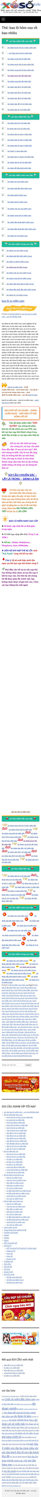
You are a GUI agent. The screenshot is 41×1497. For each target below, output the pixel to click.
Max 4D (10, 1256)
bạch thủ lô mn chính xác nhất (21, 1006)
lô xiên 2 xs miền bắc (14, 1159)
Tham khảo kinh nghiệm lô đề (15, 1230)
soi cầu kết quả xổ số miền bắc (23, 1465)
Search (28, 1065)
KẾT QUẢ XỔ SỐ (10, 1243)
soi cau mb (24, 1444)
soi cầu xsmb (10, 1471)
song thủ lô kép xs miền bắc (17, 1170)
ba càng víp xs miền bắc (16, 1120)
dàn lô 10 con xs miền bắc (16, 1146)
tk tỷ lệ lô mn (29, 1037)
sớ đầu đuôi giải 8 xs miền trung (19, 1191)
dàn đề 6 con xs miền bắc (16, 1136)
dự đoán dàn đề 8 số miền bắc (19, 98)
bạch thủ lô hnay (12, 995)
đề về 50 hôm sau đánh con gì (13, 1485)
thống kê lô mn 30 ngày (15, 1032)
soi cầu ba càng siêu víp (24, 1448)
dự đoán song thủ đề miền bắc (19, 81)
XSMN (6, 1238)
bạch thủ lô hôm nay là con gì (13, 998)
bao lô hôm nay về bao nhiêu (18, 1016)
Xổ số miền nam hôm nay (18, 985)
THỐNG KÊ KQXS (11, 1233)
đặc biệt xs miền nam (15, 1209)
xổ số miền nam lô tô (17, 1050)
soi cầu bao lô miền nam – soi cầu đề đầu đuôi (20, 5)
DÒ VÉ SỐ (8, 1267)
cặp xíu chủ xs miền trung (16, 1180)
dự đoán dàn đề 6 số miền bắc (19, 93)
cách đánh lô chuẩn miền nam (17, 1022)
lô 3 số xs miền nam (14, 1214)
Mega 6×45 (11, 1251)
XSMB (6, 1235)
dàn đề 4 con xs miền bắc (16, 1133)
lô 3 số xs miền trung (14, 1188)
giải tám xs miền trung (15, 1185)
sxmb (8, 1477)
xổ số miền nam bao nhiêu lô (17, 1045)
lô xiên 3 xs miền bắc (14, 1162)
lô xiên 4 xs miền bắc (14, 1164)
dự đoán (20, 1409)
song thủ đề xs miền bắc (16, 1167)
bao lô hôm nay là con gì (14, 1011)
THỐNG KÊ (8, 1261)
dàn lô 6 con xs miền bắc (16, 1154)
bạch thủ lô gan (8, 990)
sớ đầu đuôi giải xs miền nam (18, 1219)
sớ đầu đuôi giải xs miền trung (18, 1193)
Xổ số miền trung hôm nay (14, 1175)
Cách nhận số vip (10, 1227)
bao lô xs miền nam (13, 301)
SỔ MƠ (7, 1269)
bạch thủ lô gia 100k (22, 990)
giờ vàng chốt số (11, 1437)
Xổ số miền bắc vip (11, 1151)
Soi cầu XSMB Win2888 (12, 1474)
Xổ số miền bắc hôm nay (13, 1115)
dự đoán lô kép (22, 1416)
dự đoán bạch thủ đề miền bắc (19, 76)
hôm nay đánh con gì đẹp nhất (12, 1440)
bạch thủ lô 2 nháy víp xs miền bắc (20, 1117)
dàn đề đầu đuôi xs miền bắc (17, 1143)
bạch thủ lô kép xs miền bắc (17, 1125)
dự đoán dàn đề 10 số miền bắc (20, 104)
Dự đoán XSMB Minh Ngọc (21, 1420)
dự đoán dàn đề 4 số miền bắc (19, 87)
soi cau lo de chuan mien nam (15, 1029)
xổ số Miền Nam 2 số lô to (16, 1043)
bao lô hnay (23, 1009)
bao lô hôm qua (18, 1019)
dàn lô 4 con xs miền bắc (16, 1149)
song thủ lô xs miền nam (16, 1222)
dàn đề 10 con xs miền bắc (17, 1141)
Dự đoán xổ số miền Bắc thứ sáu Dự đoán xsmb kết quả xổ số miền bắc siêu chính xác (20, 1430)
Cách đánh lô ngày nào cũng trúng (23, 1404)
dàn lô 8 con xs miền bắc (16, 1157)
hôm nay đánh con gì (28, 1437)
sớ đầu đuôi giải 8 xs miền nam (18, 1217)
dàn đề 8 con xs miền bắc (16, 1138)
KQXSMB (25, 1440)
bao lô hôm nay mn (17, 1014)
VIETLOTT (8, 1246)
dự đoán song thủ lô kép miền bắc (20, 70)
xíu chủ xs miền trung (15, 1199)
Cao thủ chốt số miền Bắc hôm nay (11, 1396)
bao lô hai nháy (12, 1009)
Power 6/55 (11, 1259)
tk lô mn (20, 1037)
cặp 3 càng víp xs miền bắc (17, 1130)
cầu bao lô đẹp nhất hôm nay (24, 1024)
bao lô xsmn (32, 395)
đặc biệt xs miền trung (15, 1183)
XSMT (6, 1240)
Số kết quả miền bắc (14, 1277)
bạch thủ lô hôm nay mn (22, 1001)
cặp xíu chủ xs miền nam (16, 1206)
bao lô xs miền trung (14, 1178)
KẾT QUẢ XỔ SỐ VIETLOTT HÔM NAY (22, 1248)
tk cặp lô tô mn (11, 1037)
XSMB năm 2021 (32, 1480)
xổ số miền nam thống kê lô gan (23, 1053)
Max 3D (10, 1254)
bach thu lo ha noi (16, 993)
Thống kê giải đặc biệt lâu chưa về (20, 1477)
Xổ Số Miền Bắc (13, 1483)
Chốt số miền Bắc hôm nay (20, 1399)
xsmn (4, 1483)
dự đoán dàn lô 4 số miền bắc (19, 110)
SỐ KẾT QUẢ (9, 1275)
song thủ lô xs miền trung (16, 1196)
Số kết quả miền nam (15, 1282)
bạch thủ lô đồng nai (28, 988)
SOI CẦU (7, 1264)
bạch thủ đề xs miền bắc (16, 1123)
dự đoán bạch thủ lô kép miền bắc (21, 64)
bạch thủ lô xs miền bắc (16, 1128)
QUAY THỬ (8, 1272)
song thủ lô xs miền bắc (15, 1172)
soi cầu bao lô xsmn (24, 1027)
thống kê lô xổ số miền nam (19, 1035)
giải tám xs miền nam (15, 1212)
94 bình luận (27, 1056)
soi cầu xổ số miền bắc (28, 1474)
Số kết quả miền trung (15, 1280)
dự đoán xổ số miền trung (27, 1433)
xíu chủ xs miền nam (14, 1225)
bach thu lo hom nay (27, 995)
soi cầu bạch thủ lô (13, 1452)
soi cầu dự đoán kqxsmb (18, 1457)
